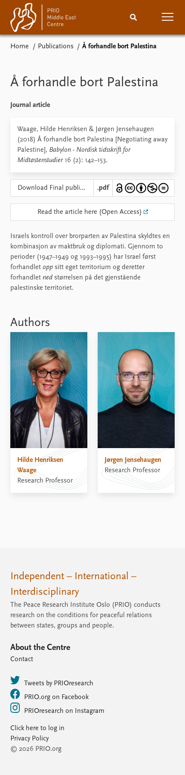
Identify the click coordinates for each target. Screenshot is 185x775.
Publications (56, 46)
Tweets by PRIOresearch (58, 683)
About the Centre (40, 647)
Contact (21, 659)
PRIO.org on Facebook (56, 697)
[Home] (43, 19)
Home (19, 46)
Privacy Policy (29, 738)
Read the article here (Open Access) (89, 212)
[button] (168, 17)
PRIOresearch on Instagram (64, 711)
